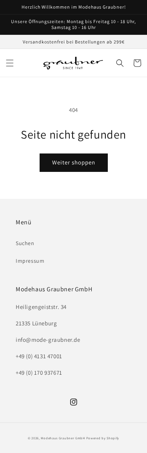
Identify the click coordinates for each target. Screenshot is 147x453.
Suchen (25, 243)
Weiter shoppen (73, 162)
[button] (9, 63)
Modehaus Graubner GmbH (63, 438)
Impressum (30, 260)
